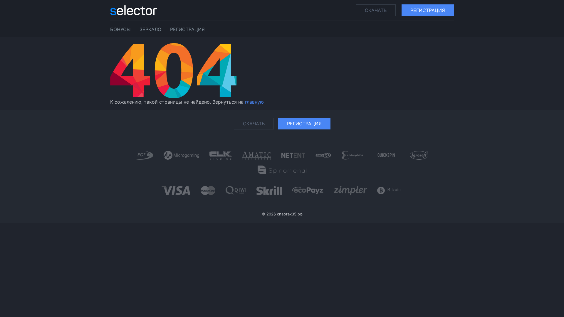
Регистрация (427, 10)
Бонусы (120, 29)
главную (254, 102)
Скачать (376, 10)
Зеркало (150, 29)
